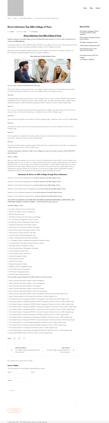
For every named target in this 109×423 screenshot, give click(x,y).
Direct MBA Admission (26, 18)
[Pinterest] (24, 338)
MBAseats (91, 59)
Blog (91, 8)
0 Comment (34, 32)
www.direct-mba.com (18, 41)
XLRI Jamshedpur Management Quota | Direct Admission (90, 38)
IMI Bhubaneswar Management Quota (90, 45)
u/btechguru (84, 59)
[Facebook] (14, 338)
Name (10, 372)
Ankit (12, 32)
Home (85, 8)
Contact (98, 8)
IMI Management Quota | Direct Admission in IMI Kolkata (88, 49)
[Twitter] (19, 338)
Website (10, 380)
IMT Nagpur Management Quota (88, 42)
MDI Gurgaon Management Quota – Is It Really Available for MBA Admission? (90, 32)
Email (33, 372)
